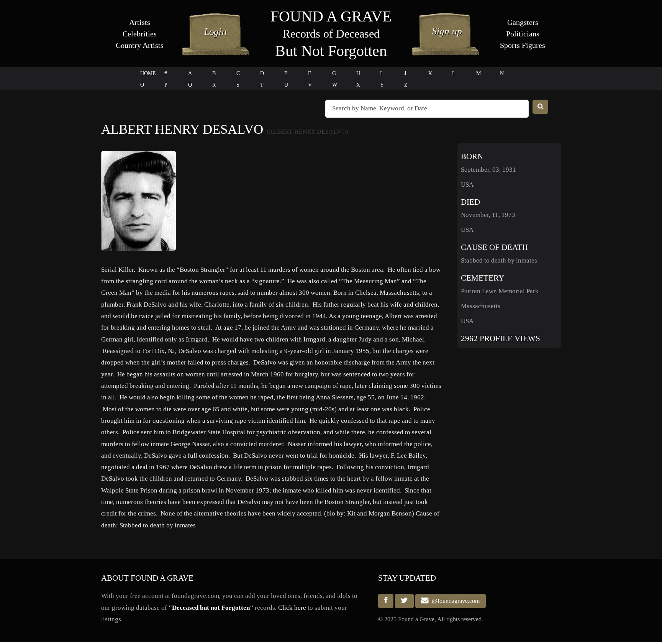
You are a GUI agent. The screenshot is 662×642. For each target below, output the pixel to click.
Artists (139, 22)
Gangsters (522, 22)
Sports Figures (522, 45)
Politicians (522, 34)
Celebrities (140, 34)
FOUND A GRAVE (331, 16)
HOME (148, 73)
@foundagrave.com (454, 601)
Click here (292, 607)
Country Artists (140, 45)
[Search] (541, 107)
